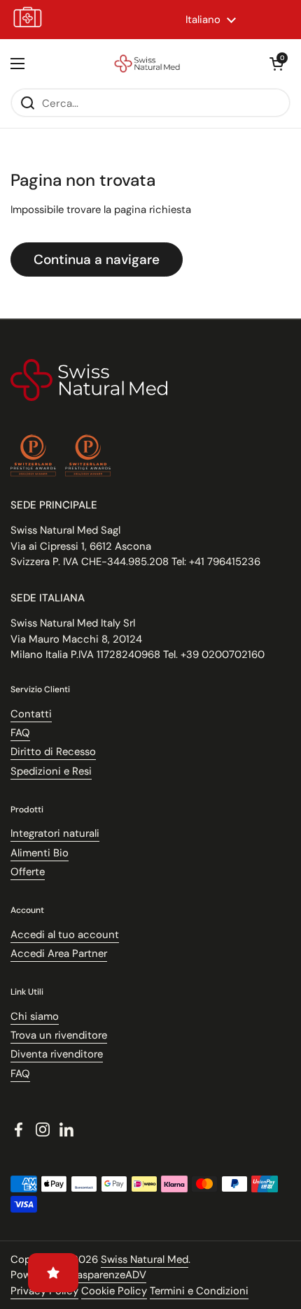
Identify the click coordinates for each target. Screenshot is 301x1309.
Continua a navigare (97, 259)
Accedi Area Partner (58, 953)
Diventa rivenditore (56, 1054)
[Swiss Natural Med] (147, 64)
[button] (276, 64)
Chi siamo (34, 1016)
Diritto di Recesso (53, 752)
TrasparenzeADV (107, 1275)
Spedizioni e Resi (51, 771)
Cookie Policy (114, 1291)
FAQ (20, 733)
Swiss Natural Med (144, 1259)
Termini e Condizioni (199, 1291)
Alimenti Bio (39, 853)
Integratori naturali (54, 833)
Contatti (31, 714)
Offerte (27, 872)
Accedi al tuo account (64, 935)
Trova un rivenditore (58, 1035)
